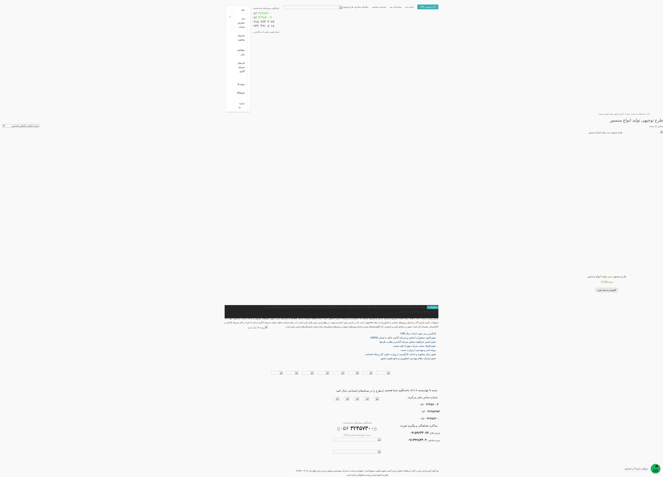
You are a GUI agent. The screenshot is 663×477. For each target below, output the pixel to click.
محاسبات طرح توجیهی (288, 307)
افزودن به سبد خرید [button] (607, 290)
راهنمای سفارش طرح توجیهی (355, 7)
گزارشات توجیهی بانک (321, 307)
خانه (243, 10)
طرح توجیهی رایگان (381, 307)
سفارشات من (396, 7)
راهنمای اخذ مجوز (363, 307)
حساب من (409, 7)
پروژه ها (241, 84)
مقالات (273, 307)
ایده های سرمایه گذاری (241, 67)
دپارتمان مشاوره (379, 7)
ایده (400, 307)
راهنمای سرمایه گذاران (343, 307)
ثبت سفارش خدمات (241, 22)
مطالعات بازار (241, 52)
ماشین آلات (305, 307)
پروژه (394, 307)
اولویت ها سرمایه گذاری (415, 307)
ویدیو (266, 307)
